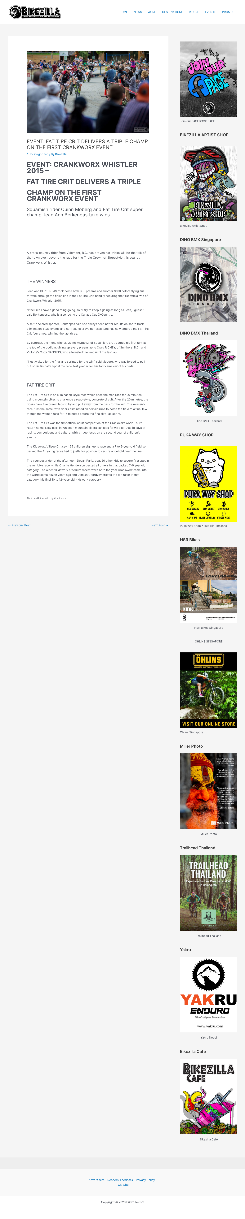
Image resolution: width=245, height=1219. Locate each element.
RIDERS (194, 12)
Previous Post (19, 525)
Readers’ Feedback (120, 1180)
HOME (123, 12)
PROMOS (228, 12)
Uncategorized (38, 154)
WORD (152, 12)
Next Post (159, 525)
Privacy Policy (145, 1180)
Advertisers (97, 1180)
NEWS (138, 12)
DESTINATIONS (172, 12)
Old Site (123, 1185)
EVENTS (210, 12)
